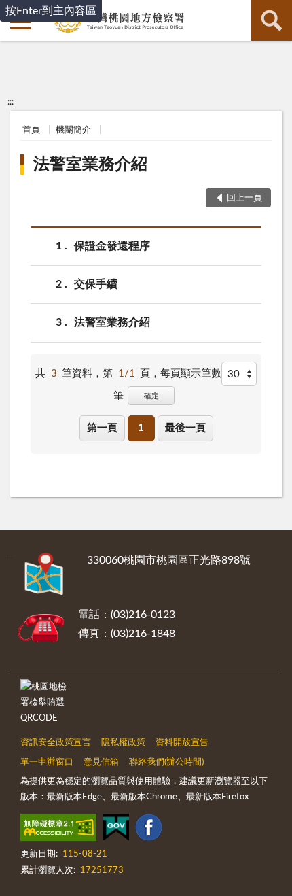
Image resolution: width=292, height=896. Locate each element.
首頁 (31, 130)
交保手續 (95, 284)
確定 (151, 396)
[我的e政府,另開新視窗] (116, 830)
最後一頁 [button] (185, 428)
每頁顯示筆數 (190, 373)
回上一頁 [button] (244, 198)
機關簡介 (73, 130)
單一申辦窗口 (46, 762)
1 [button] (141, 428)
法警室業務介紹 (90, 164)
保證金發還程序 (112, 246)
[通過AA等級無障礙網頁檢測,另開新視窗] (58, 830)
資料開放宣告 (182, 742)
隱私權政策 (123, 742)
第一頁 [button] (102, 428)
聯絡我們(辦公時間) (166, 762)
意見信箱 (101, 762)
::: (10, 102)
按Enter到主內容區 (50, 10)
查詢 (271, 20)
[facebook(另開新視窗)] (148, 830)
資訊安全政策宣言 (55, 742)
